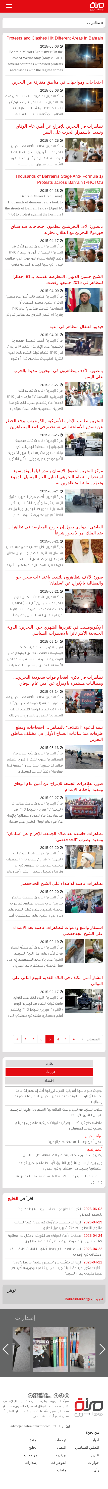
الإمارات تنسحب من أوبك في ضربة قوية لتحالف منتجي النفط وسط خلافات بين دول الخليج (58, 1224)
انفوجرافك (58, 1463)
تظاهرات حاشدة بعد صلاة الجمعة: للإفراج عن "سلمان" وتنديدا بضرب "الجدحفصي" (55, 836)
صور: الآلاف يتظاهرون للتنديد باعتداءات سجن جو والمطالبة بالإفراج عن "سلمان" (59, 580)
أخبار (95, 1440)
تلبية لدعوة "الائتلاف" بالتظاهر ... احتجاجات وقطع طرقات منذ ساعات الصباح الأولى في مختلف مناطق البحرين (57, 733)
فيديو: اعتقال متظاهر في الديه (76, 326)
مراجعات (30, 1455)
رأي (96, 1470)
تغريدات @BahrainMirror (84, 1299)
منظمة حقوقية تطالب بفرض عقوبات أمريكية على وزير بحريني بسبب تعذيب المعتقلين (58, 1125)
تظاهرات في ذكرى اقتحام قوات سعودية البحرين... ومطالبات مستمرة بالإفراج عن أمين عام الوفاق (58, 680)
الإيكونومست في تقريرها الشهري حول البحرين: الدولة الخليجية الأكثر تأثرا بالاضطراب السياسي (55, 630)
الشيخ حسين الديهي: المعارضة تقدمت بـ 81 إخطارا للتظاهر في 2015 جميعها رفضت (58, 279)
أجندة (33, 1440)
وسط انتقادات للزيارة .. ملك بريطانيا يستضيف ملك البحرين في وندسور (58, 1178)
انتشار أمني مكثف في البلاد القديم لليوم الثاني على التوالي (57, 980)
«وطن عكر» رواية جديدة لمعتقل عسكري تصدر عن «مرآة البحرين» (55, 1341)
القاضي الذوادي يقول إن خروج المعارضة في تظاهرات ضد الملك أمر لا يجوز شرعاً (55, 530)
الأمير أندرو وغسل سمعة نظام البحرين (74, 1138)
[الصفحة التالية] (25, 1039)
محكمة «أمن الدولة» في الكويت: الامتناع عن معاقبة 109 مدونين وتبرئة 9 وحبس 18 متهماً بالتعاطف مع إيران (55, 1238)
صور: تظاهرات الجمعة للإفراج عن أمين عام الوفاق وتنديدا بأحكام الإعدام (58, 786)
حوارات (93, 1463)
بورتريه (61, 1455)
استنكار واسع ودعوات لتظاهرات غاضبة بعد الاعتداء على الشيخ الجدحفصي (58, 930)
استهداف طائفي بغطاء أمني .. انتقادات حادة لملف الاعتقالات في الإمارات (56, 1251)
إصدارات (25, 1318)
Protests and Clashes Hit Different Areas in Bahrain (55, 38)
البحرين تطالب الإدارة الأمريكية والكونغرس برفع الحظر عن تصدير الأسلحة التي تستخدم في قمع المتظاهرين (54, 423)
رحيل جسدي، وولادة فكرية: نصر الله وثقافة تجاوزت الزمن (62, 1152)
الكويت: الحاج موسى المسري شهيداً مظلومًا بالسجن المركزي (60, 1211)
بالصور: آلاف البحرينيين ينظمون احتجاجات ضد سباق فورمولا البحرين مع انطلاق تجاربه (57, 229)
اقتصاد (49, 1080)
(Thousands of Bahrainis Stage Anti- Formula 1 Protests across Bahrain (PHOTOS (59, 179)
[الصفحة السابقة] (66, 1039)
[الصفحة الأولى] (74, 1039)
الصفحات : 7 (90, 1039)
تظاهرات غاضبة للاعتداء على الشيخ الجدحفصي (61, 883)
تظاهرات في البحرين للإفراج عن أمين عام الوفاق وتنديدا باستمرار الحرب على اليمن (59, 129)
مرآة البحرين (98, 6)
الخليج (13, 1198)
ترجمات (49, 1072)
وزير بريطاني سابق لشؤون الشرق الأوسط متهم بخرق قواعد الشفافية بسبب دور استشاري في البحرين (60, 1165)
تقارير (49, 1063)
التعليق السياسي (87, 1447)
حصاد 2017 (17, 1332)
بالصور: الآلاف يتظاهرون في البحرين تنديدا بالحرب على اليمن (58, 373)
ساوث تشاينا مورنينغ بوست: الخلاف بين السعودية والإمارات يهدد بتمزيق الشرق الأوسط (56, 1112)
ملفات (61, 1470)
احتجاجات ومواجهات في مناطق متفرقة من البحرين (57, 82)
